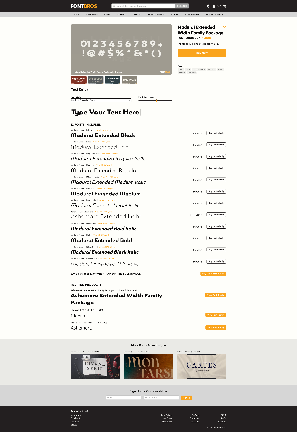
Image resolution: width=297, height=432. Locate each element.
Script (174, 14)
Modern (121, 14)
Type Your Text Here (105, 111)
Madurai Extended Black (81, 130)
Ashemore (81, 328)
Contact (222, 421)
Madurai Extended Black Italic (83, 247)
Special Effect (214, 14)
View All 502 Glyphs (102, 130)
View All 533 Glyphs (103, 212)
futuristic (211, 69)
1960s (181, 69)
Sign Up (186, 397)
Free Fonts (167, 421)
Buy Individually (216, 133)
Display (137, 14)
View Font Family (215, 314)
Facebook (75, 418)
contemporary (199, 69)
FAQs (223, 418)
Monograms (192, 14)
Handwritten (156, 14)
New (76, 14)
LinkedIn (75, 421)
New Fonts (167, 418)
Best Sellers (166, 415)
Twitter (74, 424)
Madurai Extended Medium (82, 188)
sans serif (192, 72)
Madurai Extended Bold (81, 235)
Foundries (194, 418)
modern (182, 72)
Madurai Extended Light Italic (83, 200)
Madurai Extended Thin (81, 142)
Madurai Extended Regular (82, 165)
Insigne (206, 37)
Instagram (76, 415)
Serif (107, 14)
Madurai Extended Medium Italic (85, 177)
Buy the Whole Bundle (213, 273)
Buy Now (202, 53)
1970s (188, 69)
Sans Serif (92, 14)
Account (195, 421)
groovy (220, 69)
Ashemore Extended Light (82, 212)
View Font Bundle (215, 295)
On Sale (195, 415)
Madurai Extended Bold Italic (83, 223)
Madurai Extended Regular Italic (84, 153)
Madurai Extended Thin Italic (83, 258)
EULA (223, 415)
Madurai (79, 315)
